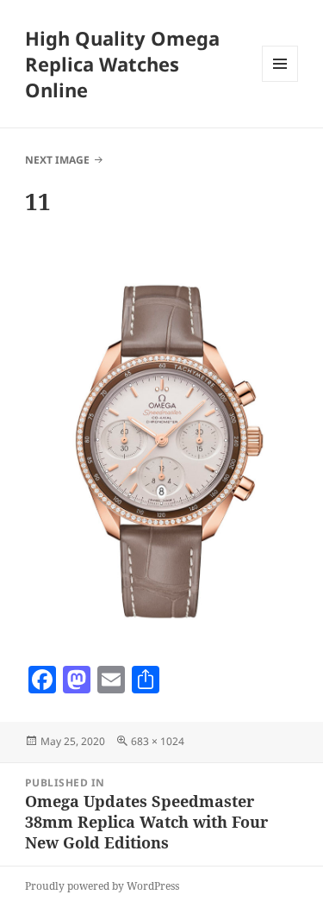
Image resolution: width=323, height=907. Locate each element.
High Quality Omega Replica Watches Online (122, 64)
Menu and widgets (280, 81)
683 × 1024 (157, 741)
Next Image (57, 159)
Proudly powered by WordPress (102, 886)
